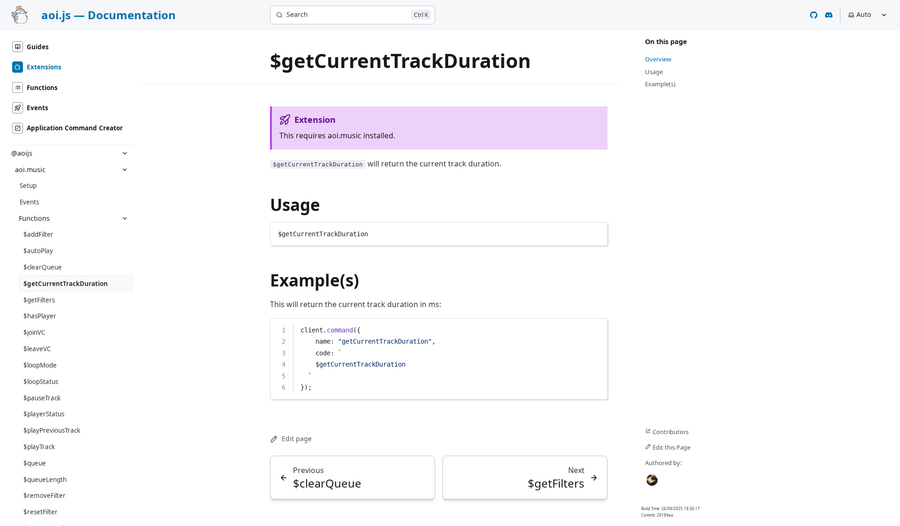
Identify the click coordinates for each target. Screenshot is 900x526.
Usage (295, 205)
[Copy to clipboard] (595, 232)
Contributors (670, 432)
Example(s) (314, 280)
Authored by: (663, 462)
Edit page (297, 438)
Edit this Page (670, 447)
